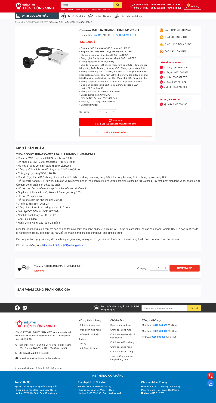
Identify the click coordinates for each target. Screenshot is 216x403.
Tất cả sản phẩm (76, 16)
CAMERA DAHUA (54, 154)
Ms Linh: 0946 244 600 (175, 87)
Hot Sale (106, 9)
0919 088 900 (158, 336)
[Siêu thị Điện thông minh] (34, 6)
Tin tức (82, 338)
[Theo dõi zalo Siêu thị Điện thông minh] (24, 307)
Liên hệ (82, 343)
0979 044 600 (141, 7)
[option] (45, 57)
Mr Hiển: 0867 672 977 (175, 77)
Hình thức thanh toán (131, 16)
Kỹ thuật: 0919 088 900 (175, 104)
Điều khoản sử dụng (120, 325)
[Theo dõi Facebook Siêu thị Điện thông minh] (17, 307)
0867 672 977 (174, 4)
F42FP (85, 9)
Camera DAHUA (170, 228)
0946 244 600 (174, 7)
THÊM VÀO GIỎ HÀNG (116, 132)
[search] (117, 5)
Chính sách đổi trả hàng (122, 342)
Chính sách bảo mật (120, 329)
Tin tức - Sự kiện (102, 16)
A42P (77, 9)
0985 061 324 (158, 7)
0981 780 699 (158, 4)
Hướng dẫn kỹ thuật (89, 334)
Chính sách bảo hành (121, 346)
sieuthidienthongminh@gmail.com (44, 357)
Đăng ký (194, 308)
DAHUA (98, 35)
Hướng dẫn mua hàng (90, 329)
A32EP (71, 9)
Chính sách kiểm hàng (121, 351)
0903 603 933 (94, 393)
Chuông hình (95, 9)
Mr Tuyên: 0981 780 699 (176, 72)
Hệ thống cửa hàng (88, 348)
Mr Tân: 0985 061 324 (175, 82)
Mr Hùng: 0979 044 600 (176, 67)
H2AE (63, 9)
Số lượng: (84, 111)
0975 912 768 (157, 393)
